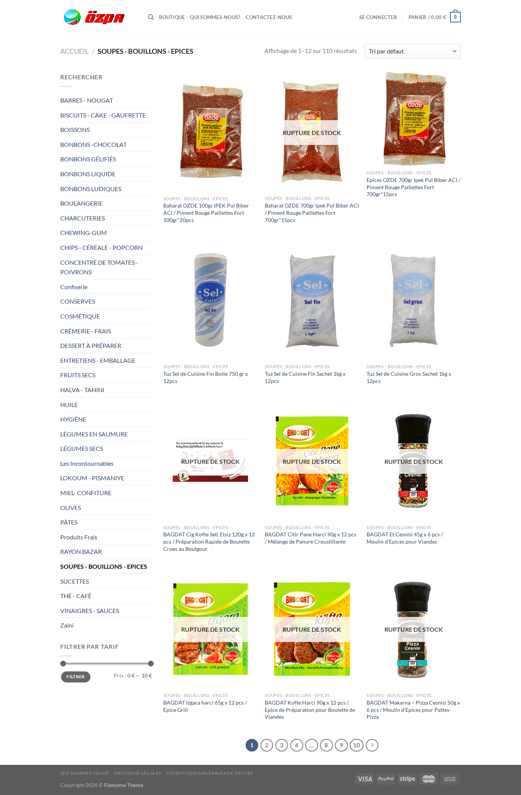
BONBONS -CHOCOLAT (93, 144)
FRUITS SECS (77, 374)
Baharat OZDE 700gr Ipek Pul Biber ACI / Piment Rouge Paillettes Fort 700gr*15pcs (312, 212)
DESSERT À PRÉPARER (90, 345)
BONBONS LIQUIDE (88, 173)
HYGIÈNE (73, 419)
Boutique (172, 17)
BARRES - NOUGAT (86, 100)
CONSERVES (77, 301)
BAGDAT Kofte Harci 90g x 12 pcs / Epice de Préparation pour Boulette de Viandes (310, 709)
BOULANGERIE (82, 203)
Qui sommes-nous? (215, 17)
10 (356, 745)
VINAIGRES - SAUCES (89, 610)
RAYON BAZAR (81, 551)
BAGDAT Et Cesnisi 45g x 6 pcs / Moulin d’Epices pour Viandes (405, 538)
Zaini (67, 625)
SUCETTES (74, 581)
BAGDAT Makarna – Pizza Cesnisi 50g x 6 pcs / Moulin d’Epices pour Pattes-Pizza (413, 709)
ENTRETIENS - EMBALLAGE (98, 360)
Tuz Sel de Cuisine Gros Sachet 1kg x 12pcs (409, 377)
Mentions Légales (137, 773)
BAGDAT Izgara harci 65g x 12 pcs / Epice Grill (205, 706)
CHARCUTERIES (83, 218)
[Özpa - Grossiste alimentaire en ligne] (98, 17)
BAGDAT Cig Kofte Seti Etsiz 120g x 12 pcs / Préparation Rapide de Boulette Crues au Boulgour (209, 541)
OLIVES (70, 507)
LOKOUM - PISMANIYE (92, 477)
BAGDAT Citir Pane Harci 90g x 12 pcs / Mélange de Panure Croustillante (310, 538)
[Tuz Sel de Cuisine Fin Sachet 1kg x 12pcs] (312, 300)
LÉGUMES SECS (81, 448)
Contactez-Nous (269, 17)
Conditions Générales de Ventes (209, 773)
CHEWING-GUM (83, 232)
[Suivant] (372, 745)
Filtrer (75, 676)
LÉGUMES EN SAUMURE (94, 434)
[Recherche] (151, 17)
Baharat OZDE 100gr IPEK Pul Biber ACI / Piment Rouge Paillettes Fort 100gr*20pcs (206, 212)
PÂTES (68, 522)
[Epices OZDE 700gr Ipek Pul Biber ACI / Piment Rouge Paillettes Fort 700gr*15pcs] (414, 119)
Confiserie (73, 286)
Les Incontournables (87, 463)
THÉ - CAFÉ (76, 595)
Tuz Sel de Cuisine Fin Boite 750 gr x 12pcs (205, 377)
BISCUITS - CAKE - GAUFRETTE (103, 115)
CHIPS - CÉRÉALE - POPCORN (102, 247)
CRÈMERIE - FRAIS (86, 331)
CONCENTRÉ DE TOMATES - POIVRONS (99, 267)
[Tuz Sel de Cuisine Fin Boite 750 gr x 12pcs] (210, 300)
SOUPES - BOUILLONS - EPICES (103, 566)
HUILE (69, 404)
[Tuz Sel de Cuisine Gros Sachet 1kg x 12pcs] (414, 300)
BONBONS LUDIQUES (90, 188)
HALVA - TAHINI (82, 389)
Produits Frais (78, 537)
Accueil (74, 51)
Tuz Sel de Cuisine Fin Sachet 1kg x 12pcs (305, 377)
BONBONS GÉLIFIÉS (88, 159)
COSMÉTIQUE (80, 316)
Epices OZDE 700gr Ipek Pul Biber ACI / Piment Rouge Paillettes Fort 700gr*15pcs (413, 187)
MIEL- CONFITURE (85, 492)
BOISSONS (75, 129)
